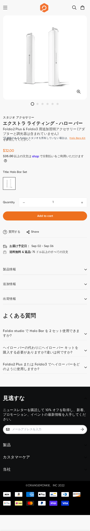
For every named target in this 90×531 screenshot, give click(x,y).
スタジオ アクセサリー (18, 117)
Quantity (9, 202)
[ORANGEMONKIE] (44, 7)
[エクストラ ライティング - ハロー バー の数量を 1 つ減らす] (24, 202)
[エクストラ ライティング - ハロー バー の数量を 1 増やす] (82, 202)
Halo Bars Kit (77, 138)
